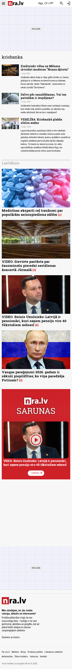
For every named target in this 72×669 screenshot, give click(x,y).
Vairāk (37, 473)
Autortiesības (7, 656)
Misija (23, 652)
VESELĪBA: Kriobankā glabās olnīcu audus (41, 121)
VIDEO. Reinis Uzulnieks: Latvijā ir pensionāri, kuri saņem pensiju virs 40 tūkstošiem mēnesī (34, 321)
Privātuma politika (35, 652)
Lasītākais (10, 163)
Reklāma (15, 652)
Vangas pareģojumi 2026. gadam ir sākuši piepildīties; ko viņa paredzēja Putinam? (33, 376)
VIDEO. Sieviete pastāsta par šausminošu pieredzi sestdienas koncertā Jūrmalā (29, 265)
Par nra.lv (6, 652)
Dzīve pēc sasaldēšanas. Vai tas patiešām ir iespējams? (43, 96)
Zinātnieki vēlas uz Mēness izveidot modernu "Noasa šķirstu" (45, 67)
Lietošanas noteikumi (54, 652)
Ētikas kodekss (21, 656)
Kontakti (43, 656)
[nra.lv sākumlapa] (16, 3)
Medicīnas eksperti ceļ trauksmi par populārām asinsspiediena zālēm (32, 212)
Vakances (34, 656)
